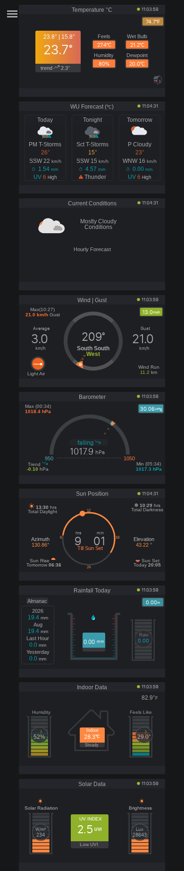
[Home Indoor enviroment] (157, 82)
